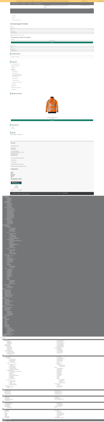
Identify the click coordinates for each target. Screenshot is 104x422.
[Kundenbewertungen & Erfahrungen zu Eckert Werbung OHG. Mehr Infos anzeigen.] (16, 190)
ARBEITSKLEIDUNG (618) (15, 65)
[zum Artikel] (52, 106)
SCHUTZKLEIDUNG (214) (15, 64)
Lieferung (12, 128)
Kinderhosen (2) (15, 78)
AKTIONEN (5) (13, 89)
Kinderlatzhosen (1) (15, 76)
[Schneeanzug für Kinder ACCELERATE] (52, 35)
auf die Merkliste (52, 40)
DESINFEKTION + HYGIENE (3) (16, 87)
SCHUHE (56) (13, 84)
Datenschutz (13, 174)
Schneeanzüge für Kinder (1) (17, 74)
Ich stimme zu (84, 1)
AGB (11, 177)
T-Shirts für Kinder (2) (15, 80)
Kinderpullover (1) (15, 73)
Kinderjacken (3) (15, 71)
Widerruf (12, 176)
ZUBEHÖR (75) (13, 85)
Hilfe (11, 173)
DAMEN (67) (13, 67)
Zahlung (12, 127)
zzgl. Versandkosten (64, 192)
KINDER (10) (13, 69)
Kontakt (12, 172)
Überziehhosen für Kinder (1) (17, 82)
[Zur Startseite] (45, 7)
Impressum (13, 175)
